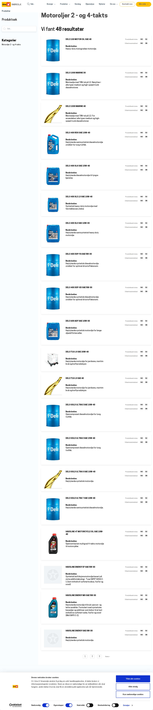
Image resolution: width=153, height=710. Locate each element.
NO (142, 39)
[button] (143, 4)
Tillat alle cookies (133, 679)
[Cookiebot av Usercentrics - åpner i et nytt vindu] (15, 705)
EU (146, 39)
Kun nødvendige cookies (133, 694)
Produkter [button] (64, 4)
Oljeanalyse (90, 4)
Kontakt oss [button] (127, 4)
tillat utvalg (133, 687)
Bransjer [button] (50, 4)
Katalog (78, 4)
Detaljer (126, 705)
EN (146, 43)
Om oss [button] (113, 4)
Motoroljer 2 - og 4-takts (11, 45)
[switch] (69, 705)
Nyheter (102, 4)
